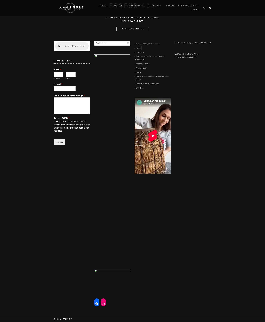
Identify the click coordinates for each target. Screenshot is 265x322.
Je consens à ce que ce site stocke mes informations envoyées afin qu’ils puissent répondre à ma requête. (72, 126)
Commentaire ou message (69, 95)
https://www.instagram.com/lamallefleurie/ (193, 42)
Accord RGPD (62, 118)
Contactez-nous (142, 63)
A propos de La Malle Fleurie (182, 6)
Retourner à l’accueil (132, 29)
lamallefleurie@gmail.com (186, 57)
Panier (195, 9)
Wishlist (139, 88)
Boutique (118, 6)
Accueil (103, 6)
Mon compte (154, 6)
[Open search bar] (204, 7)
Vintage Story (135, 6)
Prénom (57, 79)
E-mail (58, 84)
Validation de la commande (147, 83)
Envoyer (59, 142)
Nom (57, 69)
